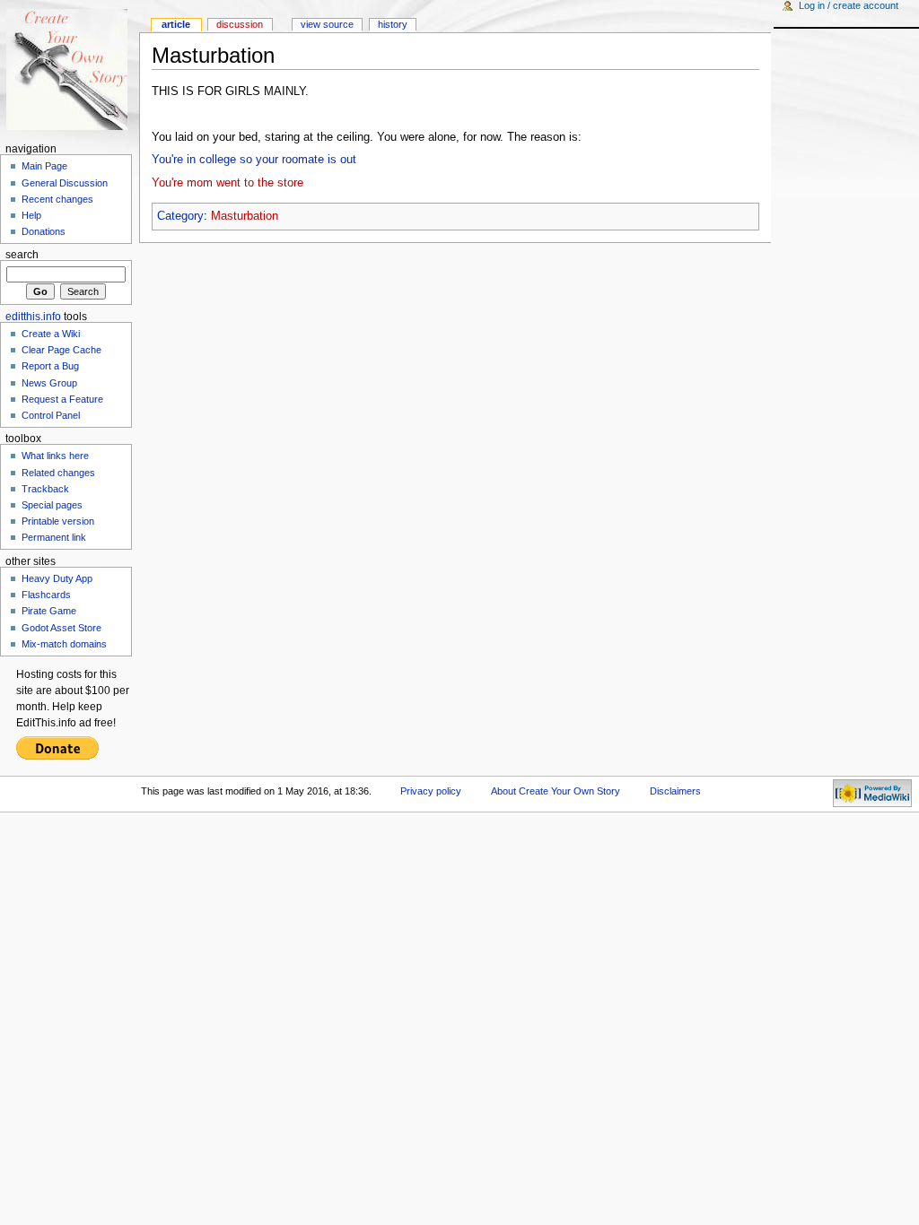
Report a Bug (50, 366)
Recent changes (57, 199)
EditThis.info (33, 316)
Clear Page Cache (61, 349)
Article (176, 24)
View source (327, 24)
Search (22, 254)
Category (180, 216)
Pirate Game (49, 610)
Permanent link (54, 537)
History (392, 24)
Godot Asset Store (61, 627)
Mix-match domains (64, 644)
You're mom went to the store (227, 183)
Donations (44, 231)
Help (31, 215)
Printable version (58, 521)
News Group (49, 383)
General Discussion (65, 183)
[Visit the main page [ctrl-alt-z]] (69, 69)
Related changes (58, 472)
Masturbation (244, 216)
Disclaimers (675, 791)
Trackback (45, 488)
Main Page (44, 166)
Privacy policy (430, 791)
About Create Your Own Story (555, 791)
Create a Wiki (51, 333)
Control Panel (51, 415)
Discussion (239, 24)
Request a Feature (62, 399)
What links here (55, 455)
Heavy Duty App (57, 578)
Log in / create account (848, 5)
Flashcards (46, 594)
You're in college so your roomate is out (254, 159)
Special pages (52, 505)
